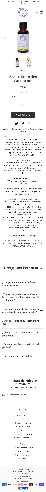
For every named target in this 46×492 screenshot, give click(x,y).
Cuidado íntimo (23, 430)
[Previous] (4, 37)
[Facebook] (23, 123)
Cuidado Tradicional (23, 434)
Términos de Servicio (23, 455)
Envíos (23, 444)
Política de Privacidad (23, 447)
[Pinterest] (30, 123)
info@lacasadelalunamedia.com (23, 471)
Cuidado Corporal (23, 423)
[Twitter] (16, 123)
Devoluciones (23, 451)
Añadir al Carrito (23, 115)
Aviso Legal (23, 459)
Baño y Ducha (23, 415)
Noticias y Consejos (23, 438)
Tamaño (23, 92)
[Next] (41, 37)
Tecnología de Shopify (23, 481)
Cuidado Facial (23, 426)
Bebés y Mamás (23, 419)
